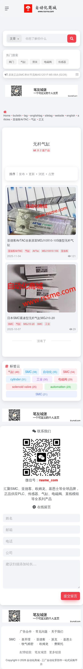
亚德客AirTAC (15, 250)
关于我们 (57, 631)
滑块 (34, 61)
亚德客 (64, 250)
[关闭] (77, 74)
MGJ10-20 (28, 323)
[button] (14, 38)
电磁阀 (48, 61)
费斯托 (58, 644)
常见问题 (41, 631)
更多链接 (55, 652)
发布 (22, 174)
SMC (10, 323)
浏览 (41, 174)
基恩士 (67, 639)
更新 (32, 174)
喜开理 (25, 639)
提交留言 (70, 595)
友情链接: (25, 652)
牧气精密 (27, 644)
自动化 (50, 372)
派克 (54, 639)
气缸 (23, 61)
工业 (47, 323)
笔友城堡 (41, 652)
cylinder (18, 379)
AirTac (36, 250)
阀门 (11, 61)
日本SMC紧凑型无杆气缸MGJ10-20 (31, 318)
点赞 (51, 174)
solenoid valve (24, 386)
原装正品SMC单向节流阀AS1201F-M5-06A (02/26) (38, 74)
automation (60, 386)
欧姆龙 (43, 644)
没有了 (41, 341)
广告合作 (26, 631)
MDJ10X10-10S (50, 250)
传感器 (62, 61)
